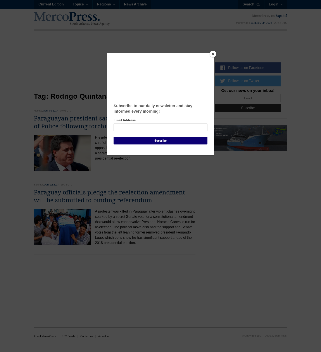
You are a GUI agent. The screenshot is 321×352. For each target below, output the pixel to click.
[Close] (213, 54)
